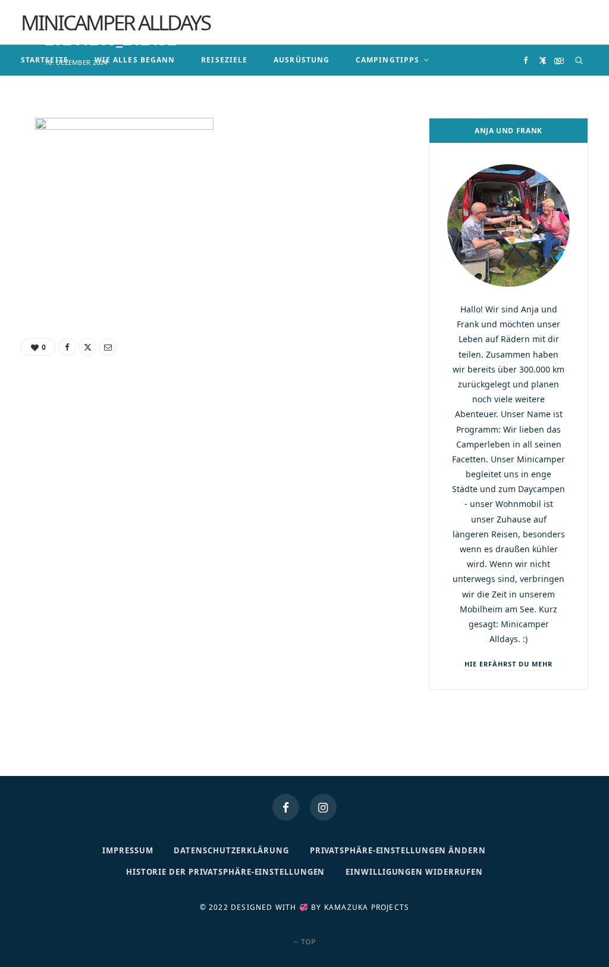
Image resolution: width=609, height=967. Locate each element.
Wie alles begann (135, 60)
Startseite (44, 60)
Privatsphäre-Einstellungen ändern (398, 850)
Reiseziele (224, 60)
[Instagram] (323, 807)
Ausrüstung (301, 60)
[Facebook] (525, 60)
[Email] (560, 60)
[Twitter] (542, 60)
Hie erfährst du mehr (508, 663)
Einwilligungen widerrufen (414, 871)
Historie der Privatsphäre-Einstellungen (225, 871)
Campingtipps (387, 60)
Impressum (127, 850)
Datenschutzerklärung (231, 850)
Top (307, 942)
